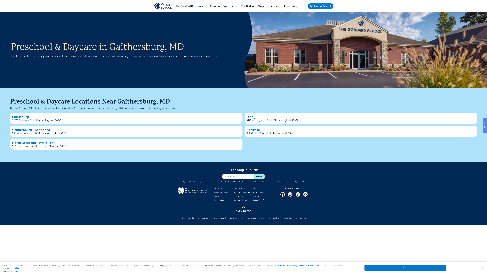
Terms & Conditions (235, 218)
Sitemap (256, 196)
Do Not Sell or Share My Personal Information (287, 218)
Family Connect (259, 192)
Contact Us (238, 196)
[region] (243, 268)
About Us (218, 188)
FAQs (216, 196)
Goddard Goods (240, 200)
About (274, 6)
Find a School (322, 6)
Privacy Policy (218, 218)
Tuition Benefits (259, 200)
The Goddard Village (253, 6)
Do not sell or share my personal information (296, 265)
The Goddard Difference (189, 6)
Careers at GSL (239, 188)
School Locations (221, 192)
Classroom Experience (222, 6)
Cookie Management (255, 218)
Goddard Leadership (242, 192)
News (255, 188)
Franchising (290, 6)
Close (405, 268)
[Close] (483, 267)
